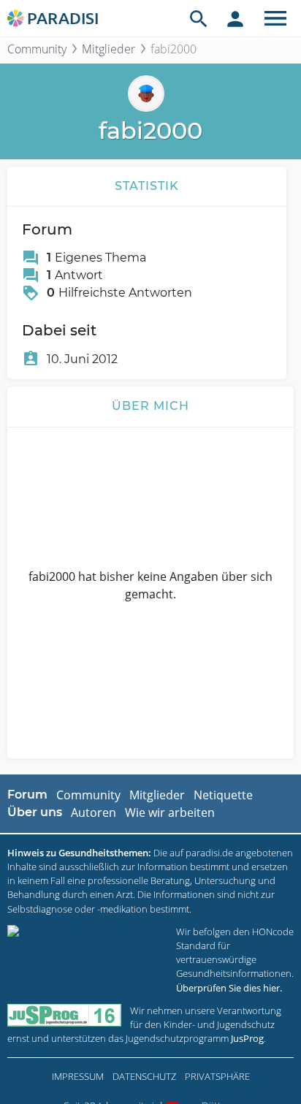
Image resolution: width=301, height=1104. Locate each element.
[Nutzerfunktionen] (235, 18)
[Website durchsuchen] (198, 18)
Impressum (78, 1076)
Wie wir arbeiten (170, 812)
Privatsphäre (217, 1076)
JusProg (247, 1038)
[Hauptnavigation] (275, 18)
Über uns (34, 812)
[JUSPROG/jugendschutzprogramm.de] (64, 1015)
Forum (27, 795)
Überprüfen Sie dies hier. (229, 987)
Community (36, 49)
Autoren (93, 812)
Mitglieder (108, 49)
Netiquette (223, 795)
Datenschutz (144, 1076)
